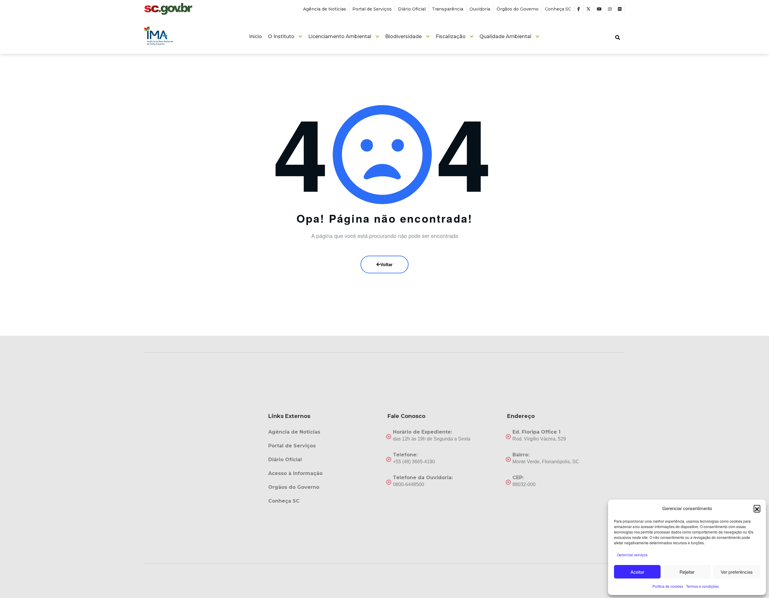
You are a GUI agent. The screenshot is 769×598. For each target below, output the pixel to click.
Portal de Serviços (372, 9)
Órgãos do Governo (518, 9)
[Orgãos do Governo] (325, 487)
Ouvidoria (480, 9)
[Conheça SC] (325, 501)
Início (255, 36)
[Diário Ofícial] (325, 460)
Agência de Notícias (324, 9)
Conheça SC (558, 9)
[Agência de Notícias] (325, 432)
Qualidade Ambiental (505, 36)
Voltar (386, 264)
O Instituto (281, 36)
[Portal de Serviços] (325, 446)
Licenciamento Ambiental (339, 36)
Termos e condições (702, 586)
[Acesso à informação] (325, 473)
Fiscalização (451, 36)
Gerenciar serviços (632, 554)
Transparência (447, 9)
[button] (757, 508)
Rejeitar (687, 572)
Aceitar (637, 572)
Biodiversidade (403, 36)
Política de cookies (667, 586)
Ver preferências (737, 572)
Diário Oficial (412, 9)
